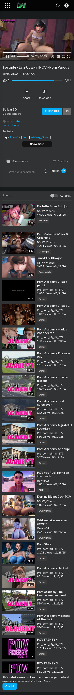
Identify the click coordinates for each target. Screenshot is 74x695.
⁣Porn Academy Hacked (52, 568)
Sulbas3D (10, 109)
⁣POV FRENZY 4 (47, 639)
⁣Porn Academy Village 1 (53, 305)
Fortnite (15, 121)
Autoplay (65, 195)
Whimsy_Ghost (40, 137)
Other (42, 299)
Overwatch (45, 272)
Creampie (44, 251)
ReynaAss (43, 480)
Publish (56, 170)
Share (27, 98)
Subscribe (52, 111)
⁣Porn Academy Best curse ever (50, 402)
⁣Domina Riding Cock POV (54, 496)
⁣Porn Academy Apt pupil (53, 449)
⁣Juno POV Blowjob (49, 258)
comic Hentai (11, 125)
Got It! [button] (9, 686)
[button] (66, 5)
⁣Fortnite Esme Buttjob (52, 206)
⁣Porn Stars (44, 544)
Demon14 (43, 528)
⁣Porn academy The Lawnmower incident (51, 593)
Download (44, 98)
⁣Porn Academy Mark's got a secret (52, 331)
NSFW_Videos (46, 210)
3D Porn (43, 490)
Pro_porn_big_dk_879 (50, 289)
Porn (25, 137)
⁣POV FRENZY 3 (47, 663)
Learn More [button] (44, 681)
